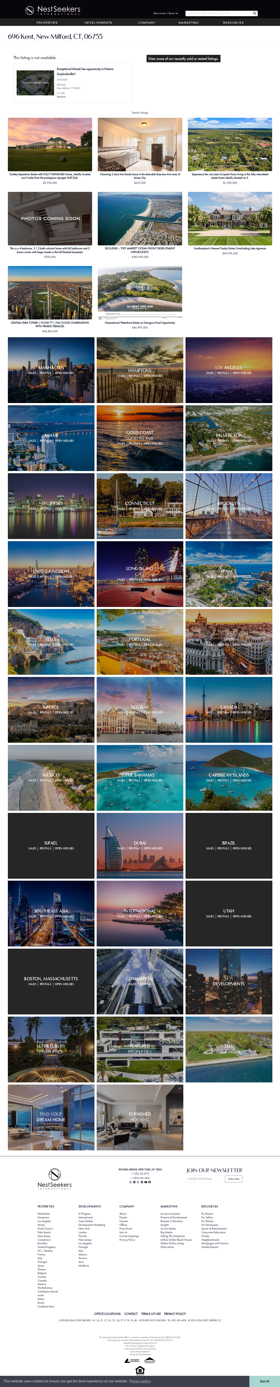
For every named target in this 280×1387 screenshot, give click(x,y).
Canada (42, 1280)
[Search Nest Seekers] (254, 13)
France (41, 1254)
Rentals (45, 373)
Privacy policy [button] (140, 1381)
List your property (170, 1214)
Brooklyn (42, 1243)
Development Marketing (92, 1225)
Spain (41, 1265)
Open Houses (64, 373)
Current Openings (129, 1236)
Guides (205, 1236)
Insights (165, 1225)
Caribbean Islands (48, 1291)
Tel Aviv (83, 1258)
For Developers (209, 1225)
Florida (83, 1236)
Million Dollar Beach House (176, 1240)
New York (84, 1228)
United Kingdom (47, 1247)
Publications (167, 1247)
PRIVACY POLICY (175, 1314)
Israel (41, 1295)
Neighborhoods (210, 1240)
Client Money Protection (140, 1351)
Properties (47, 23)
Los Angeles (44, 1221)
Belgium (42, 1273)
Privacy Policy (127, 1240)
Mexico (42, 1284)
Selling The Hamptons (173, 1236)
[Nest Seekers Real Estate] (50, 10)
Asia (81, 1262)
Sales (32, 373)
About (122, 1214)
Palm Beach (44, 1232)
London (83, 1232)
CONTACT (131, 1314)
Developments (98, 23)
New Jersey (44, 1236)
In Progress (85, 1214)
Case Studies (86, 1221)
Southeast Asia (46, 1306)
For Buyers (207, 1214)
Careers (123, 1221)
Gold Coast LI (45, 1228)
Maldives (84, 1265)
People (123, 1217)
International (86, 1217)
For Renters (207, 1221)
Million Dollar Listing (172, 1243)
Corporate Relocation (213, 1232)
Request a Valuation (172, 1221)
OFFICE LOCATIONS (107, 1314)
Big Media (166, 1232)
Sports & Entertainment (214, 1228)
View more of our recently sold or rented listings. (183, 58)
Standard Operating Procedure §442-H (140, 1343)
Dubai (41, 1299)
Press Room (125, 1228)
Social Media (168, 1228)
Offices (123, 1225)
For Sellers (207, 1217)
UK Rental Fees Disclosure (140, 1354)
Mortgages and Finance (214, 1243)
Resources (233, 23)
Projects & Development (174, 1217)
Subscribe (233, 1179)
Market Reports (210, 1247)
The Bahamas (45, 1288)
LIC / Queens (45, 1251)
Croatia (42, 1277)
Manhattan (44, 1214)
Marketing (188, 23)
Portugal (42, 1262)
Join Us (123, 1232)
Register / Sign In (166, 13)
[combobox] (218, 13)
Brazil (41, 1303)
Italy (40, 1258)
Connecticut (44, 1240)
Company (146, 23)
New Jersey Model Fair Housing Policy (140, 1348)
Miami (41, 1225)
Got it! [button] (265, 1381)
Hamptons (43, 1217)
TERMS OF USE (151, 1314)
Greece (42, 1269)
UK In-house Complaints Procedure (140, 1345)
